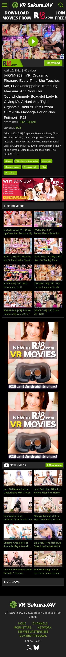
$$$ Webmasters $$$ (33, 631)
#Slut (44, 167)
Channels (40, 623)
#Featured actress (12, 167)
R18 (18, 127)
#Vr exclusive (10, 173)
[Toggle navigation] (4, 5)
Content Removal (33, 635)
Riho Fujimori (27, 122)
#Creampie (46, 161)
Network (45, 627)
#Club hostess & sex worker (27, 161)
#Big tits (8, 161)
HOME (22, 623)
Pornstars (22, 627)
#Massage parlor (30, 167)
